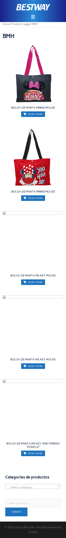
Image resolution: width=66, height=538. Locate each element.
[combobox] (33, 486)
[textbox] (33, 487)
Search (16, 511)
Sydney (33, 532)
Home (6, 24)
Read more (35, 114)
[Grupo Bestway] (33, 7)
